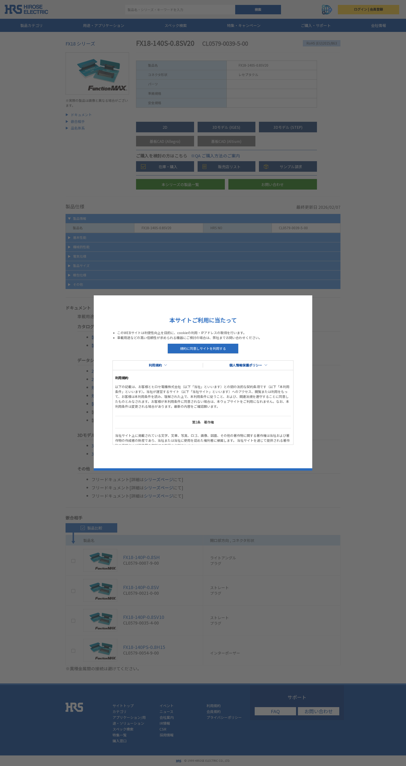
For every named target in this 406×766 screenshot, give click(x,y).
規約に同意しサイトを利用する (203, 348)
